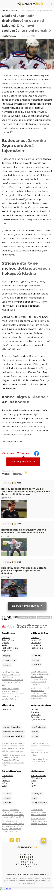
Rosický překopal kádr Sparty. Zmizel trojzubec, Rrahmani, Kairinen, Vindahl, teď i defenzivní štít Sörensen (26, 492)
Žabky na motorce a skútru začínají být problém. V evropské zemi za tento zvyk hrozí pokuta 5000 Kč (13, 694)
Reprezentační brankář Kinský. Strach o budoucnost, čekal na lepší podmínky (23, 531)
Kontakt (27, 855)
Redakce (27, 857)
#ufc (34, 798)
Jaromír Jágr (43, 617)
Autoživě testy (8, 640)
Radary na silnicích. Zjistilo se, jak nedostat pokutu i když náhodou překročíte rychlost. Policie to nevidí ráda (40, 677)
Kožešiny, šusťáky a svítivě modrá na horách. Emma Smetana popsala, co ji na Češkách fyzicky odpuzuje (13, 747)
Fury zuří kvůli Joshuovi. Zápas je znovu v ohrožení (38, 812)
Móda (5, 783)
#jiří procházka (39, 802)
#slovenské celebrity (13, 736)
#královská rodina (12, 727)
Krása (4, 778)
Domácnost (7, 775)
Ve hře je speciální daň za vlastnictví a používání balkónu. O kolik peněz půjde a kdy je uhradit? (40, 693)
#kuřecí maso (39, 727)
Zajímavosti (7, 650)
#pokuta (36, 664)
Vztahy (5, 786)
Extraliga (23, 617)
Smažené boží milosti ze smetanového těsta (40, 744)
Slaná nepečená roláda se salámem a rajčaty (39, 752)
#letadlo (7, 802)
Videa (33, 780)
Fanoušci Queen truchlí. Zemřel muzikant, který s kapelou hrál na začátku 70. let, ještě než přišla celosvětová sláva (13, 826)
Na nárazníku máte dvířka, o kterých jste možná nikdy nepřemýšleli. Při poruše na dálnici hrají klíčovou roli (12, 678)
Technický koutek (10, 648)
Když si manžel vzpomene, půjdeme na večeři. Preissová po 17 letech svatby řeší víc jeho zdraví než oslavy (13, 760)
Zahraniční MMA (38, 775)
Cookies (27, 862)
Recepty (35, 717)
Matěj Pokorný (10, 36)
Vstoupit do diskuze (24, 461)
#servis (6, 656)
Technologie (37, 648)
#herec (6, 798)
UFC (33, 783)
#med (35, 731)
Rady (4, 645)
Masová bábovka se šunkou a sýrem (39, 760)
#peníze (36, 655)
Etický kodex (27, 864)
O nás (27, 866)
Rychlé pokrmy (38, 719)
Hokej (14, 11)
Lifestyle (6, 780)
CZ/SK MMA (36, 778)
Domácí (35, 637)
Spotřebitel (36, 645)
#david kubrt (9, 660)
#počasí (7, 793)
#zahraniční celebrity (13, 731)
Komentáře (36, 640)
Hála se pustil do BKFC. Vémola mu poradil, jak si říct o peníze (39, 822)
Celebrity (6, 709)
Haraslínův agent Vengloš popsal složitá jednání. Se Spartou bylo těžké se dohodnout (23, 571)
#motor (7, 665)
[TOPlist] (5, 888)
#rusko (35, 660)
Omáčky (35, 712)
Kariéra (27, 859)
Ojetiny (5, 642)
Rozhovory (36, 642)
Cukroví (34, 709)
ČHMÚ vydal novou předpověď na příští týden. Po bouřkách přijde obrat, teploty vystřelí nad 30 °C (13, 813)
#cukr (35, 736)
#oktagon (37, 793)
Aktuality (6, 637)
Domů (5, 11)
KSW (33, 786)
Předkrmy (35, 714)
